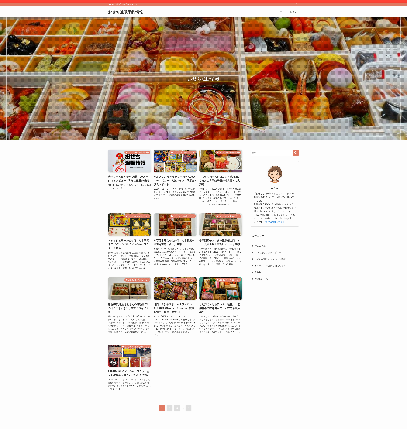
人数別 (258, 272)
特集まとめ (260, 245)
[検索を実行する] (296, 153)
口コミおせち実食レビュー (268, 252)
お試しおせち (261, 278)
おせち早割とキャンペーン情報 (270, 259)
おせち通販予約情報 (125, 12)
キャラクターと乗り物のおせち (270, 265)
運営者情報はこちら (275, 221)
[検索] (297, 4)
